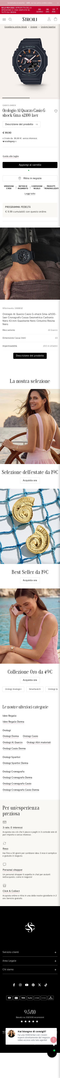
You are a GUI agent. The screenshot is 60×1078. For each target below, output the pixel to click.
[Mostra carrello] (55, 19)
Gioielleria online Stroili (15, 27)
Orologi (33, 27)
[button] (30, 190)
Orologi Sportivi (48, 27)
